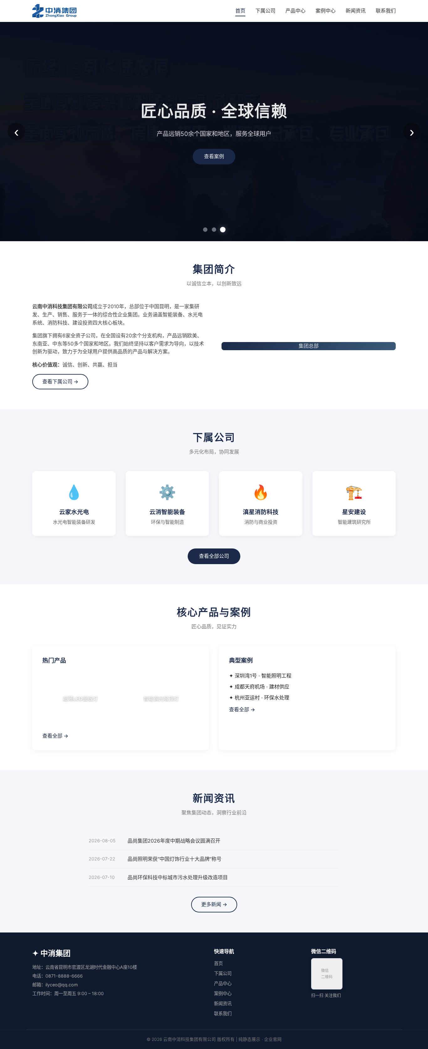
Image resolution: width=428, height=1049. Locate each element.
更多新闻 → (214, 904)
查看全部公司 (214, 556)
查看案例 (214, 156)
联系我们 (386, 11)
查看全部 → (55, 736)
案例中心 (326, 11)
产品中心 (295, 11)
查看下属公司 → (60, 381)
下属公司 (265, 11)
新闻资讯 (356, 11)
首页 (240, 11)
